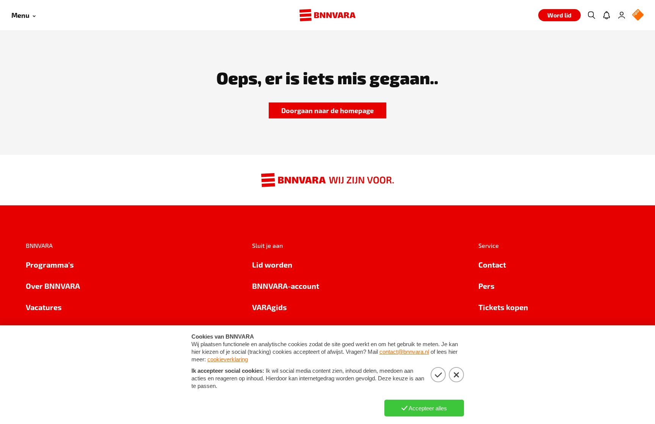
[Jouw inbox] (606, 15)
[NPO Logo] (638, 15)
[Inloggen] (621, 15)
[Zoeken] (591, 15)
